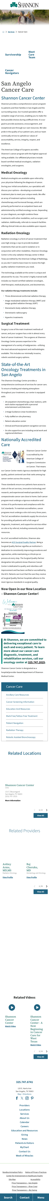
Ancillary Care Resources (17, 694)
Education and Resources (18, 709)
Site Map (12, 1179)
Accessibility (35, 1179)
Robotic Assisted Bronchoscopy (20, 737)
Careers (25, 1126)
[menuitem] (24, 694)
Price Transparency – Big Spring (24, 1190)
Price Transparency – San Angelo (24, 1183)
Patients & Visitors (24, 1143)
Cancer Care (14, 686)
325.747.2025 (36, 662)
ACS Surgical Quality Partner (24, 542)
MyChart (24, 1147)
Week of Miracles (24, 1155)
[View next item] (47, 810)
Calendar (24, 1122)
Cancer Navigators (9, 72)
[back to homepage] (3, 32)
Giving (24, 1135)
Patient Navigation (14, 723)
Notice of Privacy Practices (35, 1172)
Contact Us (24, 1151)
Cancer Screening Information (20, 701)
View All (40, 815)
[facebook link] (16, 1098)
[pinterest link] (32, 1098)
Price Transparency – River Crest (24, 1186)
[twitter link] (22, 1098)
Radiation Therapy (14, 730)
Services (11, 32)
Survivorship (9, 54)
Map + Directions (24, 1094)
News (24, 1139)
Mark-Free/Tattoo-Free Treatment (21, 716)
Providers (24, 1105)
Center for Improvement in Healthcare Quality (24, 1175)
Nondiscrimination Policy (13, 1172)
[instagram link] (27, 1098)
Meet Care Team (32, 54)
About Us (24, 1118)
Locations (24, 1110)
